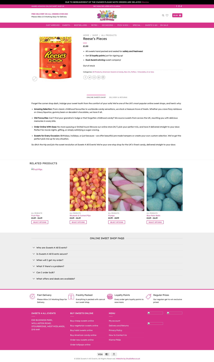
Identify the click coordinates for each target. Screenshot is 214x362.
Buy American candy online (83, 335)
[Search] (163, 15)
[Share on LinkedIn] (103, 77)
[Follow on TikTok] (181, 6)
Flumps (111, 215)
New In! (127, 72)
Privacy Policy (115, 330)
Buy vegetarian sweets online (84, 325)
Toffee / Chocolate (138, 72)
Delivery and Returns (119, 325)
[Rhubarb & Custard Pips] (88, 189)
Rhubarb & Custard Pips (80, 215)
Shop (95, 35)
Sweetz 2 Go (151, 25)
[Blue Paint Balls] (165, 189)
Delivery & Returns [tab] (118, 97)
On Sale (164, 25)
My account (114, 321)
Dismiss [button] (145, 2)
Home (86, 35)
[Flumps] (126, 189)
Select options (39, 222)
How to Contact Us (118, 335)
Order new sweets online (82, 340)
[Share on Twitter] (90, 77)
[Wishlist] (167, 15)
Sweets (66, 25)
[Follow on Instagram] (179, 6)
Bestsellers (80, 25)
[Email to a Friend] (94, 77)
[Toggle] (33, 248)
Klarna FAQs (115, 340)
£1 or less (150, 72)
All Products (109, 35)
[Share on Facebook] (85, 77)
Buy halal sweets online (81, 330)
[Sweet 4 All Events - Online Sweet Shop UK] (107, 15)
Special (137, 25)
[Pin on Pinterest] (99, 77)
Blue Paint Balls (153, 215)
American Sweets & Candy (113, 72)
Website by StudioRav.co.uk (128, 359)
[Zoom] (34, 78)
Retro (94, 25)
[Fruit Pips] (49, 189)
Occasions (107, 25)
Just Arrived (53, 25)
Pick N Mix (122, 25)
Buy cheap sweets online (82, 321)
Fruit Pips (35, 215)
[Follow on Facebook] (176, 6)
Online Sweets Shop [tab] (96, 97)
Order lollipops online (80, 344)
